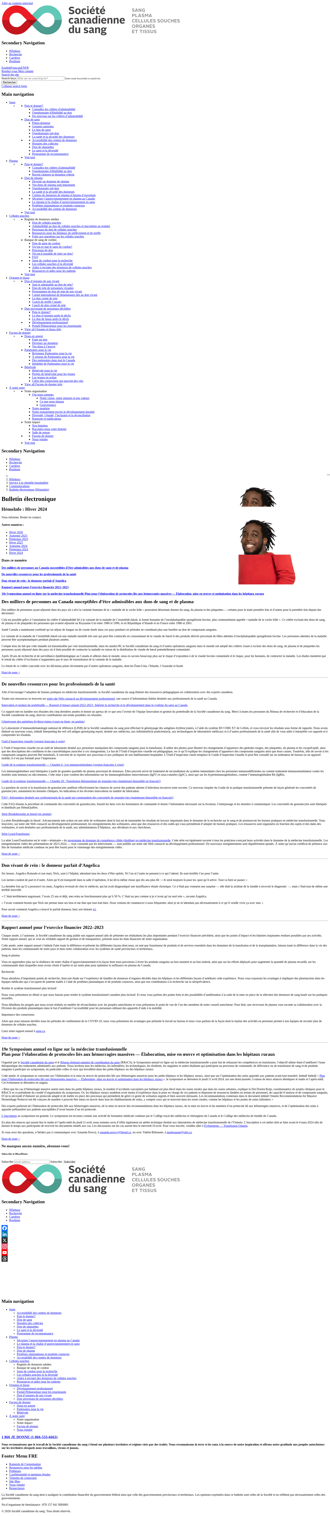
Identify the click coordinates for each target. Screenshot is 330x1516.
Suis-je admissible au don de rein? (52, 284)
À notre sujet (17, 387)
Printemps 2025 (18, 539)
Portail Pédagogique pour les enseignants (56, 325)
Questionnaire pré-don (45, 133)
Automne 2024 (18, 546)
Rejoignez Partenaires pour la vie (52, 353)
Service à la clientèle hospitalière (28, 482)
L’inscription (9, 1115)
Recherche (15, 54)
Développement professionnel (50, 322)
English (6, 67)
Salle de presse (41, 432)
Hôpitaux (14, 51)
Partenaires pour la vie (37, 350)
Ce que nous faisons (52, 401)
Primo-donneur (41, 123)
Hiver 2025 (16, 542)
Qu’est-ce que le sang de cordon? (52, 246)
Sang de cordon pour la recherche (52, 260)
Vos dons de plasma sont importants (53, 184)
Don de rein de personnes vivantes (53, 288)
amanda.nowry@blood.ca (115, 1132)
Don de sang (32, 119)
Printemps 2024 (18, 549)
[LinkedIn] (165, 1234)
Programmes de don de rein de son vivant (57, 291)
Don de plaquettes (43, 147)
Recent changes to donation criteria (53, 174)
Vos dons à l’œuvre (43, 346)
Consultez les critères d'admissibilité (53, 109)
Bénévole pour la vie (44, 370)
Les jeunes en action (44, 377)
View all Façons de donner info (43, 384)
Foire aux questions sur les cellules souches (58, 236)
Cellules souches (19, 215)
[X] (165, 1240)
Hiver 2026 (16, 532)
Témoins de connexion (23, 1478)
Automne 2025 (18, 535)
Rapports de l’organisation (25, 1464)
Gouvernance (48, 405)
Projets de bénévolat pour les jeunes (53, 374)
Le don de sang (41, 129)
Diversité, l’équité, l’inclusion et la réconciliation (61, 415)
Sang (12, 102)
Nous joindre (40, 439)
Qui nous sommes (43, 394)
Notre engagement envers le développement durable (63, 411)
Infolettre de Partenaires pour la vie (53, 363)
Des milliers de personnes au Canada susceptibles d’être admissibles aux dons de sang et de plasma (65, 567)
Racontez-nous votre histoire (49, 429)
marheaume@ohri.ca (179, 1132)
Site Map (14, 1481)
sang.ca (40, 1031)
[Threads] (165, 1259)
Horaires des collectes (45, 143)
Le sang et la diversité (45, 150)
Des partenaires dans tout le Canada (53, 360)
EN (23, 67)
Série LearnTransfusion (16, 833)
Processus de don (42, 250)
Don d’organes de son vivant (41, 281)
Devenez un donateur (45, 343)
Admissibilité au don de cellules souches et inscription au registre (71, 226)
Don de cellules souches (46, 222)
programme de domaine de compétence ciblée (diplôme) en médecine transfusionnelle (119, 840)
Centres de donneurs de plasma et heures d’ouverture (64, 195)
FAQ (35, 257)
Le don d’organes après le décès (51, 315)
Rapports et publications (46, 418)
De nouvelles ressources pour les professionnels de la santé (39, 574)
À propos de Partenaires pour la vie (53, 356)
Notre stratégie (41, 408)
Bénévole (30, 367)
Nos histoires (40, 425)
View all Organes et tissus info (42, 329)
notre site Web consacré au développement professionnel (81, 698)
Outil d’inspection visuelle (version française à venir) (33, 741)
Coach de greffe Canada (46, 301)
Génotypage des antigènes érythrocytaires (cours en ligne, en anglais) (43, 721)
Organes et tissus (19, 277)
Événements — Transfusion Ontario (225, 1125)
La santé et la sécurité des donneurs (53, 136)
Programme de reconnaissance (50, 154)
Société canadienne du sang (37, 1062)
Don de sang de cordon (46, 243)
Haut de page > (11, 672)
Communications (19, 486)
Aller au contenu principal (17, 3)
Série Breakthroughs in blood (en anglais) (27, 814)
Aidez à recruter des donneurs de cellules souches (62, 267)
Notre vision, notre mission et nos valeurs (64, 398)
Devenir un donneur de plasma (50, 181)
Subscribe (7, 1161)
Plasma (13, 160)
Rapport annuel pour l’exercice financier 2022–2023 (35, 587)
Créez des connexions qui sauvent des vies (57, 380)
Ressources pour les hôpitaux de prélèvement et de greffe (66, 233)
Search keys (9, 78)
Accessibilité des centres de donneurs (54, 140)
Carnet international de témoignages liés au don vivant (64, 295)
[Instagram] (165, 1246)
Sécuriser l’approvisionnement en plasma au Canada (63, 198)
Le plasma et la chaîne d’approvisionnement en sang (63, 202)
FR (27, 67)
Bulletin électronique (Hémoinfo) (29, 489)
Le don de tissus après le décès (50, 319)
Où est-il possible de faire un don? (52, 253)
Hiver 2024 (16, 552)
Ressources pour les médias (25, 1467)
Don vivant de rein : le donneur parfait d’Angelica (34, 580)
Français (16, 67)
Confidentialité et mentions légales (29, 1474)
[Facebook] (165, 1228)
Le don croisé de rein (44, 298)
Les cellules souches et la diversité (52, 264)
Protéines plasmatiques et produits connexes (58, 205)
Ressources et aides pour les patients (54, 270)
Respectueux (17, 1488)
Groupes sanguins (43, 126)
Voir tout (29, 157)
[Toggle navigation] (328, 474)
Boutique (14, 61)
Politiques (15, 1471)
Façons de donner (20, 332)
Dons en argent (33, 336)
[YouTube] (165, 1252)
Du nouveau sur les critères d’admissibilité (57, 116)
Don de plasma (33, 178)
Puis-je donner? (33, 105)
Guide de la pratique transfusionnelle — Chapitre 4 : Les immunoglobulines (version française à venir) (63, 764)
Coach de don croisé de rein (49, 305)
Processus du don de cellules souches (54, 229)
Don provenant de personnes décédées (47, 308)
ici (94, 909)
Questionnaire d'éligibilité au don (52, 112)
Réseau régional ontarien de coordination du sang (90, 1062)
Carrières (14, 57)
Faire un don (39, 339)
